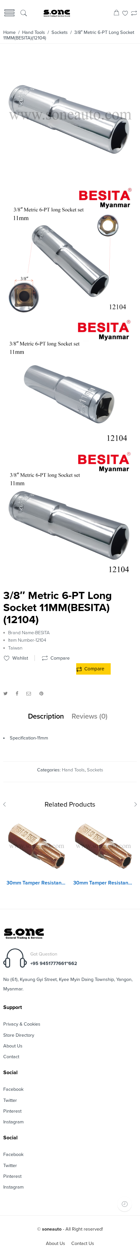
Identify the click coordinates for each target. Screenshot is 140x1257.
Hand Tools (33, 32)
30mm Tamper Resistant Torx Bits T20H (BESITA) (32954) (37, 883)
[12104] (69, 577)
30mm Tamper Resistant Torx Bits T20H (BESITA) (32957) (103, 883)
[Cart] (116, 14)
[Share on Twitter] (5, 693)
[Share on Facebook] (17, 693)
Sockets (59, 32)
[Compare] (134, 14)
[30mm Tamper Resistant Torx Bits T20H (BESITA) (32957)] (103, 846)
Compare (94, 669)
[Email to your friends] (28, 693)
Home (9, 32)
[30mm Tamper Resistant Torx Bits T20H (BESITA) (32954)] (37, 846)
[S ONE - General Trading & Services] (57, 14)
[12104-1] (69, 445)
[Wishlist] (125, 14)
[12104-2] (69, 313)
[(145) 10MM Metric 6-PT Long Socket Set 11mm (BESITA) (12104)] (69, 181)
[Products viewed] (124, 1204)
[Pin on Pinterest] (41, 693)
